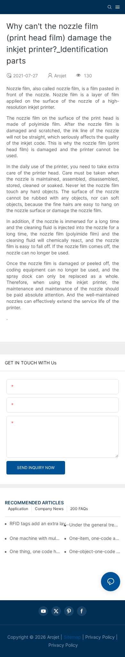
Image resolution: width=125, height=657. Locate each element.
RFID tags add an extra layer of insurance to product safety (40, 523)
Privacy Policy (100, 637)
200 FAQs (79, 508)
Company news (49, 508)
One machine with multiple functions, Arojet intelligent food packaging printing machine (35, 538)
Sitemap (72, 637)
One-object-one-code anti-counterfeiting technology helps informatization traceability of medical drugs (94, 551)
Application (18, 508)
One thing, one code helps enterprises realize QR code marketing (35, 551)
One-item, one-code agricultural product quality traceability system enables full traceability (94, 538)
